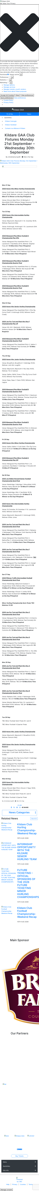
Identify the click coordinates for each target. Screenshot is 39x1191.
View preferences (27, 95)
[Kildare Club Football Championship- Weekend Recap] (9, 910)
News (29, 114)
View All (33, 818)
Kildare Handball (10, 125)
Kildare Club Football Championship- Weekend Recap (27, 912)
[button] (19, 32)
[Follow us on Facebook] (19, 1149)
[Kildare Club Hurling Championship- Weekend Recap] (9, 826)
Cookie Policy (8, 100)
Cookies (23, 1184)
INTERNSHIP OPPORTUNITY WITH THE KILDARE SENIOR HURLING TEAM (27, 852)
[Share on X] (14, 807)
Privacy (15, 1184)
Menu (5, 1162)
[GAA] (6, 1136)
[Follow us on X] (20, 1149)
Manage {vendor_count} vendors (15, 89)
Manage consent (6, 1190)
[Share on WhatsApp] (20, 807)
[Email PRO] (17, 1149)
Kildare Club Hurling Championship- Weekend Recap (27, 829)
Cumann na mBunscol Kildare (15, 128)
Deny (17, 95)
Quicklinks (6, 1166)
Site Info (6, 1170)
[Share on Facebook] (12, 807)
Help (8, 1184)
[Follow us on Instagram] (21, 1149)
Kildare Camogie (11, 121)
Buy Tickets (19, 1156)
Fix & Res (10, 114)
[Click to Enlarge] (19, 162)
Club (19, 805)
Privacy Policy (8, 102)
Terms (31, 1184)
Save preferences (7, 98)
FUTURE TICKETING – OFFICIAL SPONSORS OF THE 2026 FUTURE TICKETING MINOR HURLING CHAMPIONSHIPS (28, 884)
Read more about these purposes (15, 91)
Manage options (9, 85)
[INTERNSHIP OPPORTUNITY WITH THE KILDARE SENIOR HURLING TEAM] (9, 846)
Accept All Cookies (7, 95)
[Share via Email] (17, 807)
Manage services (9, 87)
